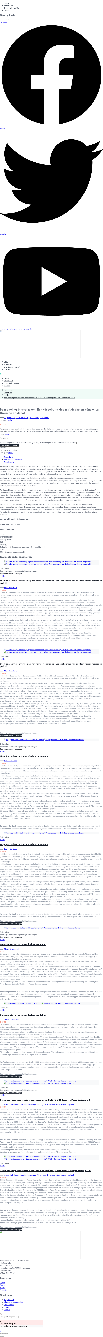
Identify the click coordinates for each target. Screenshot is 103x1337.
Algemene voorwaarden (13, 1302)
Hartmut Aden (54, 1104)
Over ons (7, 1307)
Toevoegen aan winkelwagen (9, 445)
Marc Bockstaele (10, 587)
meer (7, 434)
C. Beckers (34, 417)
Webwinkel (8, 5)
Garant (2, 1285)
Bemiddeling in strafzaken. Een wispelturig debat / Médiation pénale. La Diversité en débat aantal (38, 442)
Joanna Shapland (67, 1104)
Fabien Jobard (42, 1104)
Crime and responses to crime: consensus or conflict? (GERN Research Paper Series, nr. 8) (45, 1099)
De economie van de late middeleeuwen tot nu (23, 944)
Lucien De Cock (10, 761)
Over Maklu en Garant (13, 8)
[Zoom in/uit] (1, 1333)
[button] (11, 573)
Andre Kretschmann (11, 1104)
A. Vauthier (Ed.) (22, 417)
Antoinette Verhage (28, 1104)
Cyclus (2, 1282)
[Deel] (5, 1333)
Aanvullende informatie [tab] (13, 459)
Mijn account (9, 1299)
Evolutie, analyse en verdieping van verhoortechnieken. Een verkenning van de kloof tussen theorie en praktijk (51, 582)
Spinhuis (3, 1290)
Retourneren (9, 1304)
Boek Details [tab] (9, 462)
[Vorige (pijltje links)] (1, 1336)
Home (6, 3)
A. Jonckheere (9, 417)
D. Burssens (44, 417)
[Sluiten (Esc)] (7, 1333)
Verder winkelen (21, 1326)
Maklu (9, 420)
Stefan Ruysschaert (11, 949)
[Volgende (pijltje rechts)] (3, 1336)
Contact (7, 10)
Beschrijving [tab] (8, 457)
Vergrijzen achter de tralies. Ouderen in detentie (24, 756)
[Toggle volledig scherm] (3, 1333)
